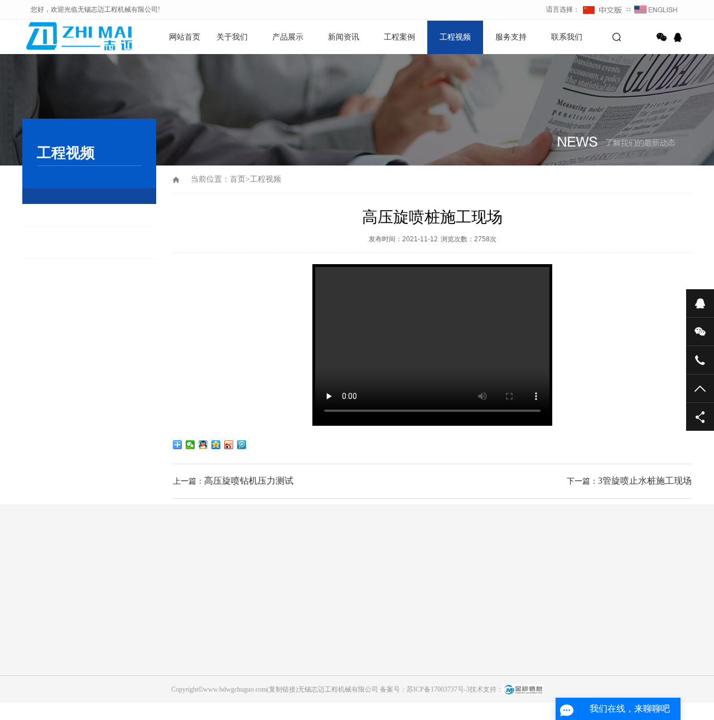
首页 (237, 179)
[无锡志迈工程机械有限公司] (61, 36)
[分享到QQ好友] (203, 444)
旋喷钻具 (141, 681)
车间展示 (35, 696)
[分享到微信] (661, 37)
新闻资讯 (343, 37)
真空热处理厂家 (403, 579)
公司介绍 (35, 650)
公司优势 (35, 681)
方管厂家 (131, 579)
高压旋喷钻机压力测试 (248, 480)
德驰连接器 (504, 579)
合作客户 (35, 665)
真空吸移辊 (457, 579)
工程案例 (399, 37)
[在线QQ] (679, 37)
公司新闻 (247, 665)
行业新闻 (247, 650)
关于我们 (232, 37)
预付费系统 (348, 579)
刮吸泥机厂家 (233, 579)
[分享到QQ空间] (216, 444)
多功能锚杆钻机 (151, 650)
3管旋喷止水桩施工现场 (645, 480)
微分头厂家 (88, 579)
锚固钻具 (141, 696)
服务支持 (511, 37)
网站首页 (184, 37)
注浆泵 (138, 712)
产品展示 (287, 37)
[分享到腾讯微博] (242, 444)
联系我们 (566, 37)
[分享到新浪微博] (229, 444)
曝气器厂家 (551, 579)
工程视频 (455, 37)
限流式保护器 (178, 579)
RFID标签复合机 (292, 579)
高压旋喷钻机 (148, 665)
